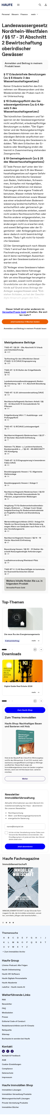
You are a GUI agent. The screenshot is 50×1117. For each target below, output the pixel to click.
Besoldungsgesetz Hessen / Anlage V (21, 483)
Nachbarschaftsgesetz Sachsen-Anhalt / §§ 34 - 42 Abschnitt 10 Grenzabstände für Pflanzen (23, 403)
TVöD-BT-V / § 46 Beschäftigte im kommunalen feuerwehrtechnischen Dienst (24, 570)
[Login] (45, 4)
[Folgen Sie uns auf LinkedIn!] (3, 1051)
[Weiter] (41, 650)
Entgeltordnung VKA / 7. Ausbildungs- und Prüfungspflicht (23, 416)
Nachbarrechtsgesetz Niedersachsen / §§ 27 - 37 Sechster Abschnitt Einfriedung (25, 436)
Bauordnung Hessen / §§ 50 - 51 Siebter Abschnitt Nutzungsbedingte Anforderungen (24, 550)
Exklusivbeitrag (12, 641)
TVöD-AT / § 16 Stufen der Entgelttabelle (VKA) (22, 371)
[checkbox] (6, 832)
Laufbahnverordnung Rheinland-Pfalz (21, 560)
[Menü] (18, 4)
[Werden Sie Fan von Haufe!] (12, 1051)
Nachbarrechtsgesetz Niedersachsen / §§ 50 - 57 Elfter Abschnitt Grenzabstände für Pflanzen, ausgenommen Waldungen (24, 494)
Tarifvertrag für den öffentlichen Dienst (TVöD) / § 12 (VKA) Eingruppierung (21, 359)
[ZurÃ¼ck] (35, 649)
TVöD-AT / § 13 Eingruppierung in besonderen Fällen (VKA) (24, 461)
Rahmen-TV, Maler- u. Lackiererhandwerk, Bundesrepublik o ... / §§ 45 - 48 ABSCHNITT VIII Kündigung (24, 449)
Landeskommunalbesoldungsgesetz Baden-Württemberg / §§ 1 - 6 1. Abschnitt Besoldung (24, 382)
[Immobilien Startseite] (8, 5)
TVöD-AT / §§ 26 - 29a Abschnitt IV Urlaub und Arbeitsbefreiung (23, 348)
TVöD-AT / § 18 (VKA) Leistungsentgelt (21, 426)
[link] (6, 14)
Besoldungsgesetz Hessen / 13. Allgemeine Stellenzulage (23, 472)
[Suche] (40, 4)
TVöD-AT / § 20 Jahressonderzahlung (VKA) (24, 392)
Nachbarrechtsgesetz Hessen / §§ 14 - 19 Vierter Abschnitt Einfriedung (22, 539)
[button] (25, 321)
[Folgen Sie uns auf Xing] (7, 1051)
